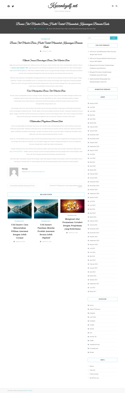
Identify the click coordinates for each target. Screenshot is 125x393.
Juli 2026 (92, 107)
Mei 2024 (92, 209)
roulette (92, 325)
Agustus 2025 (94, 150)
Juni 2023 (92, 252)
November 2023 (94, 232)
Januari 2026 (93, 131)
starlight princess (95, 344)
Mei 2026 (92, 115)
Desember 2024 (94, 182)
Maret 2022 (93, 276)
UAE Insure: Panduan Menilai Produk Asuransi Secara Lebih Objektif (46, 231)
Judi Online (93, 317)
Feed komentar (94, 374)
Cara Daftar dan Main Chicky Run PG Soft (23, 185)
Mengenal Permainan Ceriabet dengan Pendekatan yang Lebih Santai (100, 73)
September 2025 (94, 146)
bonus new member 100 (20, 68)
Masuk (92, 366)
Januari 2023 (93, 268)
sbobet (92, 329)
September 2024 (94, 193)
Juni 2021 (92, 287)
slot (91, 332)
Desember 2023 (94, 229)
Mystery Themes (28, 390)
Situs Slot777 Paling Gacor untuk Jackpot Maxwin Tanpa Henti (66, 186)
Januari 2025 (93, 178)
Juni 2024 (92, 205)
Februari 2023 (94, 264)
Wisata (92, 352)
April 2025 (93, 166)
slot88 (91, 340)
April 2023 (93, 260)
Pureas (25, 169)
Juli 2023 (92, 248)
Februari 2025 (94, 174)
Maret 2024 (93, 217)
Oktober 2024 (94, 189)
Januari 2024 (93, 225)
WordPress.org (94, 378)
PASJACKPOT (19, 151)
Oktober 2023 (94, 236)
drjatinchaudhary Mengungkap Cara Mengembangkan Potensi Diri (100, 80)
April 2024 (93, 213)
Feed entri (92, 370)
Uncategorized (45, 39)
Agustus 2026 (94, 103)
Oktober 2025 (94, 142)
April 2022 (93, 272)
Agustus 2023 (94, 244)
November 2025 (94, 138)
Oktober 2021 (94, 280)
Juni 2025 (92, 158)
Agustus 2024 (94, 197)
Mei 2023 (92, 256)
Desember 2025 (94, 134)
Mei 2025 (92, 162)
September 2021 (94, 283)
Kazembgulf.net (62, 5)
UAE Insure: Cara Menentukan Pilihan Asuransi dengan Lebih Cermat (19, 231)
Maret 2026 (93, 123)
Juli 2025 (92, 154)
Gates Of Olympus (95, 309)
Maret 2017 (93, 291)
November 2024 (94, 185)
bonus (92, 305)
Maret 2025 (93, 170)
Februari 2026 (94, 127)
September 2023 (94, 240)
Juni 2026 (92, 111)
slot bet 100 (93, 336)
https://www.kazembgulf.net (36, 171)
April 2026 (93, 119)
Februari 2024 (94, 221)
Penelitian (92, 321)
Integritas (92, 313)
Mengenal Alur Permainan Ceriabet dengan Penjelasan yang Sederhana (102, 67)
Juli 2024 (92, 201)
